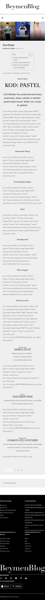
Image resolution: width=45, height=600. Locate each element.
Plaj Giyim (27, 543)
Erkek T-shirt (28, 546)
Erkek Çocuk (28, 551)
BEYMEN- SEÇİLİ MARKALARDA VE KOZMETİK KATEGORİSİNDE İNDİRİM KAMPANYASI (35, 515)
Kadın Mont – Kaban (5, 538)
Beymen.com (3, 505)
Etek (26, 541)
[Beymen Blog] (22, 7)
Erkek (13, 48)
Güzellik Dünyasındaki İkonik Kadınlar (34, 530)
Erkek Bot (2, 546)
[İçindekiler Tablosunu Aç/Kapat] (29, 54)
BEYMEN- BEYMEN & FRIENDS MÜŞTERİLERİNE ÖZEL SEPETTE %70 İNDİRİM (34, 507)
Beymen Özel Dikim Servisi (7, 512)
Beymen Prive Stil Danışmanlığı (8, 510)
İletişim (2, 515)
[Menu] (2, 17)
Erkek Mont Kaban (5, 543)
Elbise (26, 538)
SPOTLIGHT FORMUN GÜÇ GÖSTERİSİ (21, 66)
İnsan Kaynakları (4, 517)
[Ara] (42, 18)
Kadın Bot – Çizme (4, 541)
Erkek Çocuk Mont (5, 551)
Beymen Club (3, 507)
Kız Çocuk (27, 548)
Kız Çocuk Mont (4, 548)
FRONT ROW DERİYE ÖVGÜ (20, 59)
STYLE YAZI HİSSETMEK (22, 63)
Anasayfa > (7, 48)
